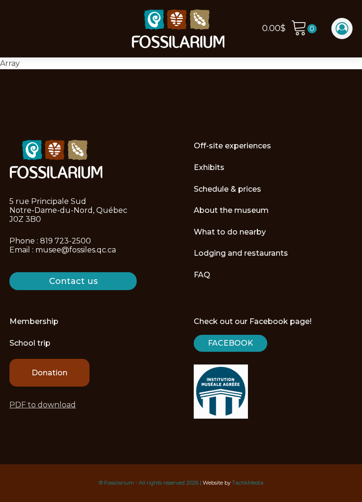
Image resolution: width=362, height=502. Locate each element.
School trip (29, 343)
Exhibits (209, 167)
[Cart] (304, 29)
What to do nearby (230, 231)
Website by (216, 482)
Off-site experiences (232, 145)
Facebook (230, 343)
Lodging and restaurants (241, 253)
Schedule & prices (227, 189)
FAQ (202, 274)
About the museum (231, 210)
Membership (33, 321)
